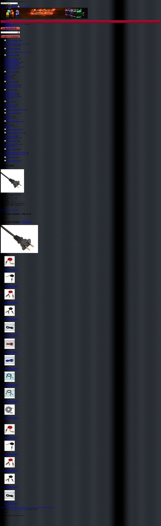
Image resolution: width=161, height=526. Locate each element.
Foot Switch (8, 78)
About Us (7, 22)
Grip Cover (7, 98)
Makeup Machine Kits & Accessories (15, 154)
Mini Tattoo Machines (10, 68)
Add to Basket (14, 210)
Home (6, 21)
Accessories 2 (8, 118)
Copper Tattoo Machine (11, 63)
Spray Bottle (8, 126)
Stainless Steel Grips (10, 95)
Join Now (9, 7)
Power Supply (8, 75)
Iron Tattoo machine (10, 65)
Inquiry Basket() (25, 7)
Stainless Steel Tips (10, 105)
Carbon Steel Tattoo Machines (13, 67)
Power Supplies (10, 24)
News (28, 507)
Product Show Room (11, 507)
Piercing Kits (8, 146)
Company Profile (36, 507)
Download (22, 507)
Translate (14, 5)
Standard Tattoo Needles (11, 86)
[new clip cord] (9, 434)
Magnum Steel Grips (10, 93)
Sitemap (15, 7)
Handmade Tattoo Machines (12, 62)
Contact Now (5, 210)
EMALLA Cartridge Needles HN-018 (15, 44)
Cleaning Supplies (9, 136)
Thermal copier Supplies (11, 138)
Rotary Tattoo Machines (11, 58)
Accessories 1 (8, 116)
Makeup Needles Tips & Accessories (15, 152)
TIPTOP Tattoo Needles (11, 85)
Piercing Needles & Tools (12, 144)
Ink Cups (7, 124)
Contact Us (45, 507)
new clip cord (10, 269)
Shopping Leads (9, 26)
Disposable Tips (9, 106)
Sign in (3, 7)
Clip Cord (20, 24)
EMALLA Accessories (11, 45)
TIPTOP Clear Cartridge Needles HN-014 (16, 52)
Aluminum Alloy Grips (11, 96)
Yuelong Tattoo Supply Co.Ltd (17, 509)
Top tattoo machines (10, 60)
